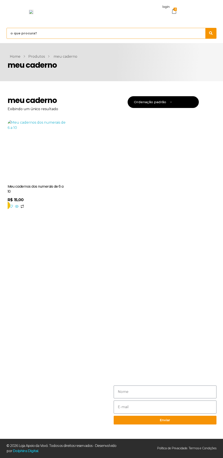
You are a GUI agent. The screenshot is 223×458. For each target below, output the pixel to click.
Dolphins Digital (25, 451)
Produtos (36, 56)
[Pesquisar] (210, 33)
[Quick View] (16, 207)
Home (15, 56)
